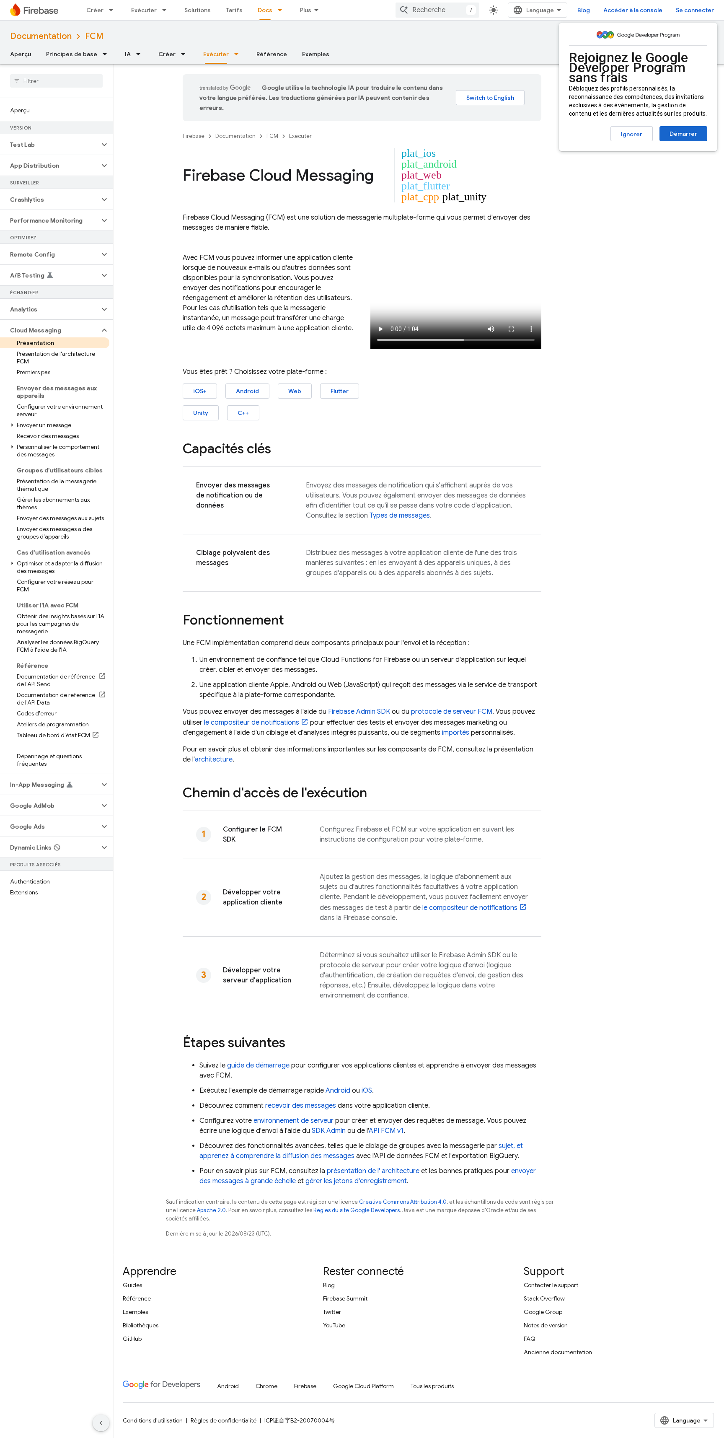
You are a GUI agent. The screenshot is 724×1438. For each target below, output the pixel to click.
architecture (214, 759)
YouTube (334, 1325)
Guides (132, 1285)
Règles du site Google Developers (356, 1210)
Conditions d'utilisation (153, 1420)
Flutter (340, 391)
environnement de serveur (293, 1121)
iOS (367, 1090)
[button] (49, 144)
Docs (265, 10)
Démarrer (683, 133)
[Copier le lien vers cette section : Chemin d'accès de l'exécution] (375, 794)
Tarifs (234, 10)
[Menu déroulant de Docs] (282, 10)
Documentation (41, 36)
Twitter (332, 1312)
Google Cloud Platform (363, 1386)
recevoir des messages (300, 1105)
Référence (271, 54)
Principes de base (71, 54)
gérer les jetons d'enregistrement (356, 1181)
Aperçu (20, 54)
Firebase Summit (345, 1298)
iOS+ (200, 391)
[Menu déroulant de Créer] (113, 10)
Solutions (197, 10)
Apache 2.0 (211, 1210)
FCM (94, 36)
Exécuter (144, 10)
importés (455, 732)
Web (294, 391)
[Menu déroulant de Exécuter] (167, 10)
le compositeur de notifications (251, 722)
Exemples (315, 54)
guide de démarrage (258, 1065)
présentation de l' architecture (373, 1171)
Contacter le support (551, 1285)
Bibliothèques (140, 1325)
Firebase (193, 136)
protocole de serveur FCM (451, 711)
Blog (583, 10)
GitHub (132, 1338)
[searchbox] (56, 81)
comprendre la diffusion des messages (295, 1156)
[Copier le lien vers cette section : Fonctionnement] (292, 621)
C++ (243, 413)
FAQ (529, 1338)
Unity (200, 413)
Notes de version (546, 1325)
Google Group (543, 1312)
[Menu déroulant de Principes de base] (107, 54)
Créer (94, 10)
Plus (305, 10)
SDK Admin (329, 1131)
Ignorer (631, 134)
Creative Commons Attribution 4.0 (403, 1201)
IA (128, 54)
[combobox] (437, 10)
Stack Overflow (544, 1298)
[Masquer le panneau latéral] (101, 1423)
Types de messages (400, 515)
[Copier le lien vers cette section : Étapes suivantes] (293, 1044)
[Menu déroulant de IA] (141, 54)
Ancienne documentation (558, 1352)
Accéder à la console (632, 10)
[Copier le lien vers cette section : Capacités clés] (279, 450)
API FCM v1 (386, 1131)
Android (247, 391)
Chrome (266, 1386)
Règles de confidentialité (223, 1420)
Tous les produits (432, 1386)
